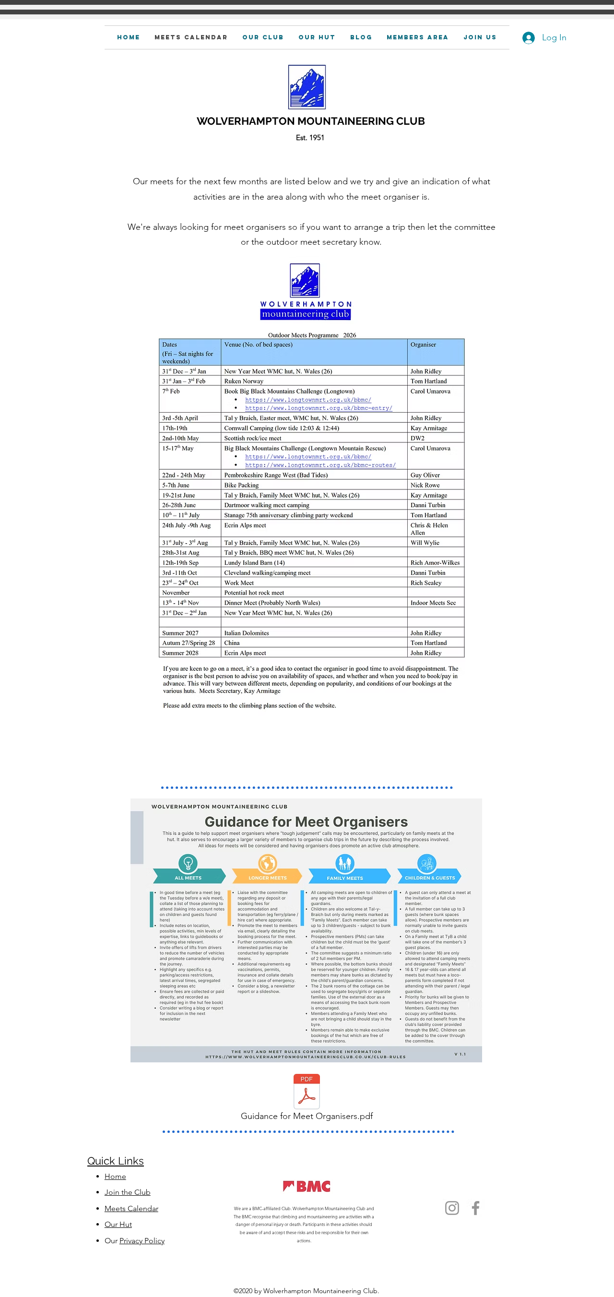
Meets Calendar (131, 1208)
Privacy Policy (142, 1240)
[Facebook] (475, 1208)
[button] (417, 37)
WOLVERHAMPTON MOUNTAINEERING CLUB (311, 121)
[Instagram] (452, 1208)
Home (115, 1176)
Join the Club (128, 1192)
